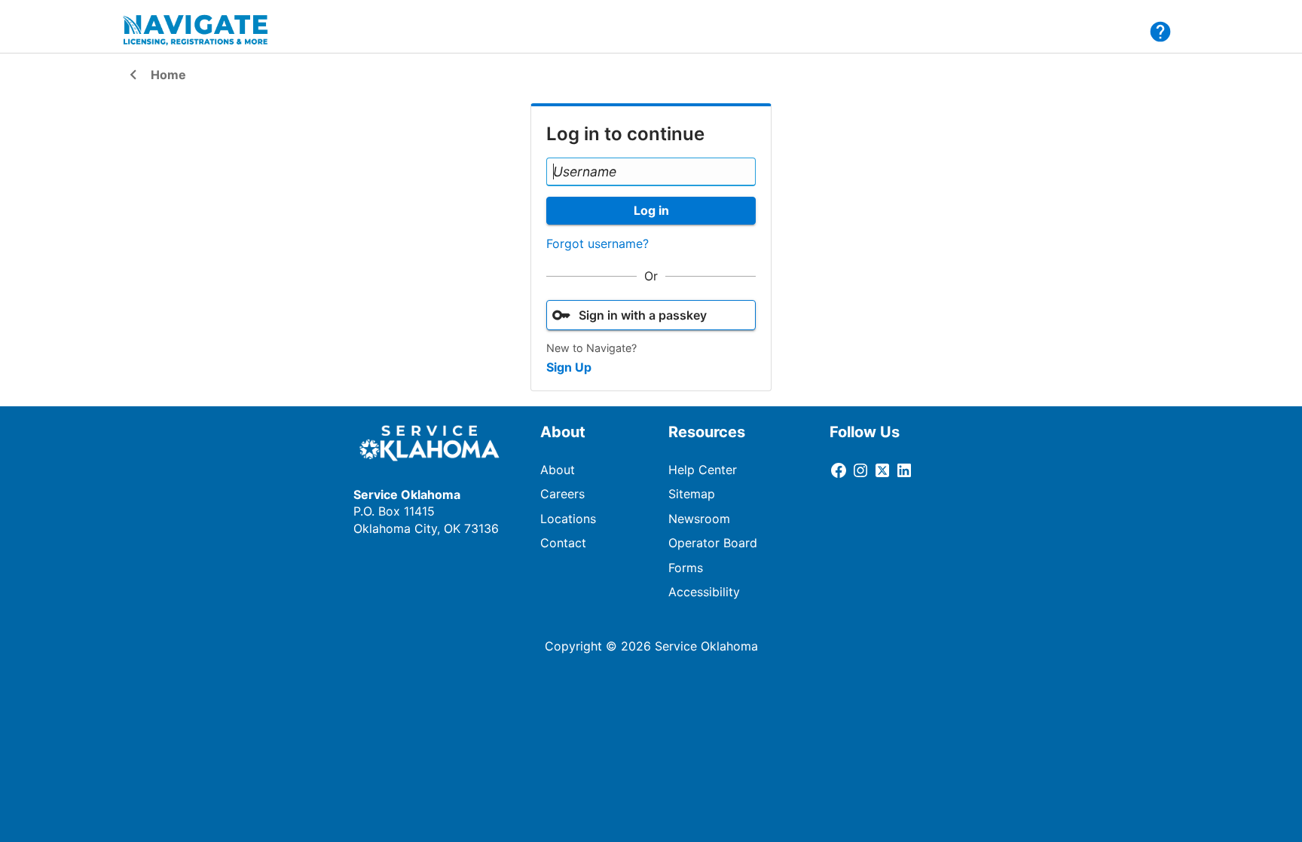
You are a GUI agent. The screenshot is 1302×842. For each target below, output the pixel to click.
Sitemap (691, 493)
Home (155, 75)
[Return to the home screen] (205, 30)
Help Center (702, 469)
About (557, 469)
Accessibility (704, 591)
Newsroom (699, 518)
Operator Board (712, 542)
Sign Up (568, 367)
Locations (568, 518)
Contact (563, 542)
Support (1160, 32)
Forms (685, 567)
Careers (562, 493)
